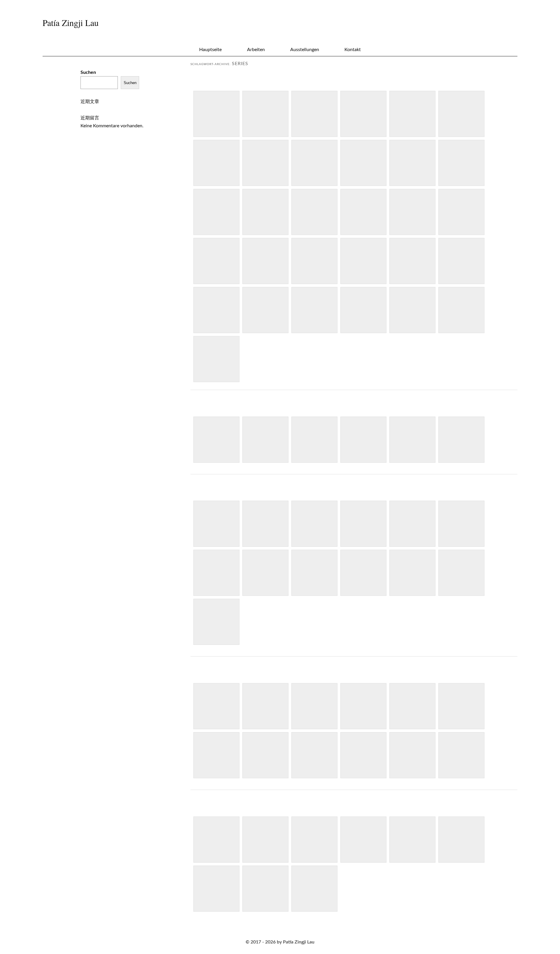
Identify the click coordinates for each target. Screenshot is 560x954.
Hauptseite (210, 49)
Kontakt (352, 49)
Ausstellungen (304, 49)
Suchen (88, 72)
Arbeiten (256, 49)
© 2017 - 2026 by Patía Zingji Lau (280, 942)
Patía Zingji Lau (71, 22)
